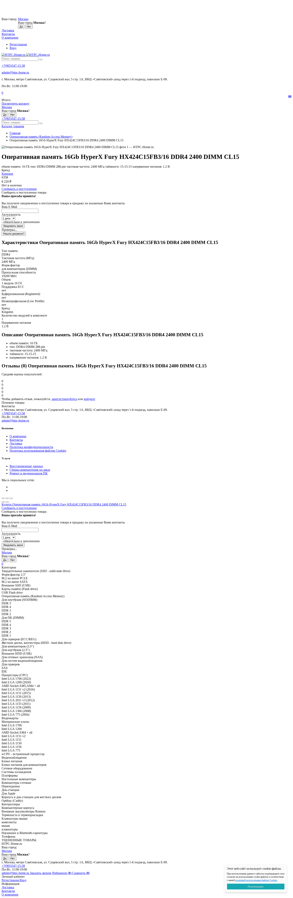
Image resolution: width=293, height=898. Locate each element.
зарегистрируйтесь (64, 399)
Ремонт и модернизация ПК (29, 473)
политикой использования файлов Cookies (256, 880)
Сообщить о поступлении (19, 189)
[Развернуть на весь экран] (7, 498)
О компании (10, 37)
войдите (89, 399)
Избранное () (62, 873)
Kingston (7, 173)
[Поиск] (40, 59)
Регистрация (18, 44)
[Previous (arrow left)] (3, 502)
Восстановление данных (26, 466)
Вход (13, 48)
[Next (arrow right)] (7, 502)
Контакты (8, 34)
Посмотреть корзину (15, 103)
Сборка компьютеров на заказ (30, 469)
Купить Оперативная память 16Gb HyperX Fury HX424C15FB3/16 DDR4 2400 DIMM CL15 (64, 504)
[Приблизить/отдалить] (11, 498)
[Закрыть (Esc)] (3, 498)
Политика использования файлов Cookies (38, 450)
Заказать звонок (40, 873)
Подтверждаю (256, 886)
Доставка (8, 30)
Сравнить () (81, 873)
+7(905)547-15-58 (13, 65)
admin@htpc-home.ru (15, 72)
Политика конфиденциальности (31, 447)
